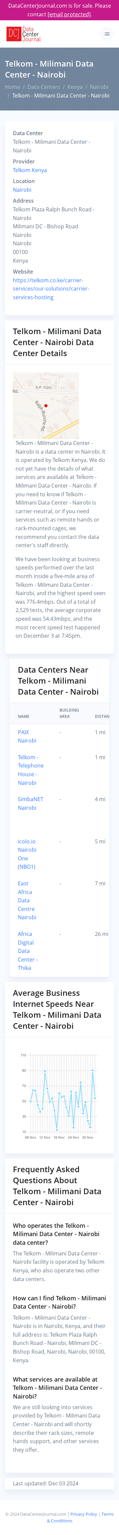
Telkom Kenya (30, 170)
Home (12, 87)
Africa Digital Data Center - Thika (28, 951)
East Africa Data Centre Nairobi (27, 900)
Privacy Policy (83, 1514)
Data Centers (43, 87)
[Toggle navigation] (107, 34)
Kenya (75, 87)
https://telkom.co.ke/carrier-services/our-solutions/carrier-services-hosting (51, 289)
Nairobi (99, 87)
